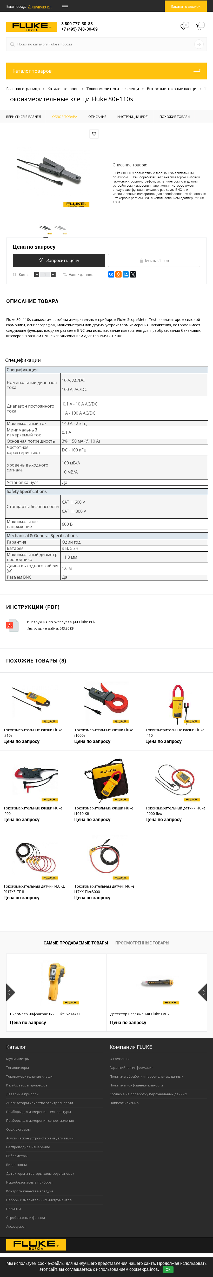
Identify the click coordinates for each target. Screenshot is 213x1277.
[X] (133, 274)
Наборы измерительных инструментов (39, 1200)
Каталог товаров (32, 71)
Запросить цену (62, 260)
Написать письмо (124, 1102)
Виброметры (17, 1155)
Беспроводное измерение (28, 1147)
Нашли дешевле (81, 274)
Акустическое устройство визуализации (40, 1138)
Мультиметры (18, 1058)
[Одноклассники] (118, 274)
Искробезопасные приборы (29, 1182)
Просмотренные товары (142, 943)
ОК (168, 1270)
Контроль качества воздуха (29, 1191)
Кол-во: (24, 274)
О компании (120, 1058)
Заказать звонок (186, 6)
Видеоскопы (16, 1164)
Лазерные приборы (22, 1094)
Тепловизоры (17, 1067)
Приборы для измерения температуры (38, 1111)
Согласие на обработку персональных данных (148, 1094)
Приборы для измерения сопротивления (40, 1120)
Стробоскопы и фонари (25, 1217)
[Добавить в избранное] (94, 134)
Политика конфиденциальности (136, 1085)
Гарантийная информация (131, 1067)
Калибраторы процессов (27, 1085)
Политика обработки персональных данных (146, 1076)
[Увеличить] (53, 172)
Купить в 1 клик (157, 260)
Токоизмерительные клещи (29, 1076)
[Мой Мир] (126, 274)
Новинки (13, 1208)
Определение (39, 6)
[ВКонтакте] (111, 274)
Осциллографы (18, 1129)
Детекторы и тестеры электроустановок (40, 1173)
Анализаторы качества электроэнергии (39, 1102)
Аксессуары (15, 1226)
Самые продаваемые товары (76, 943)
